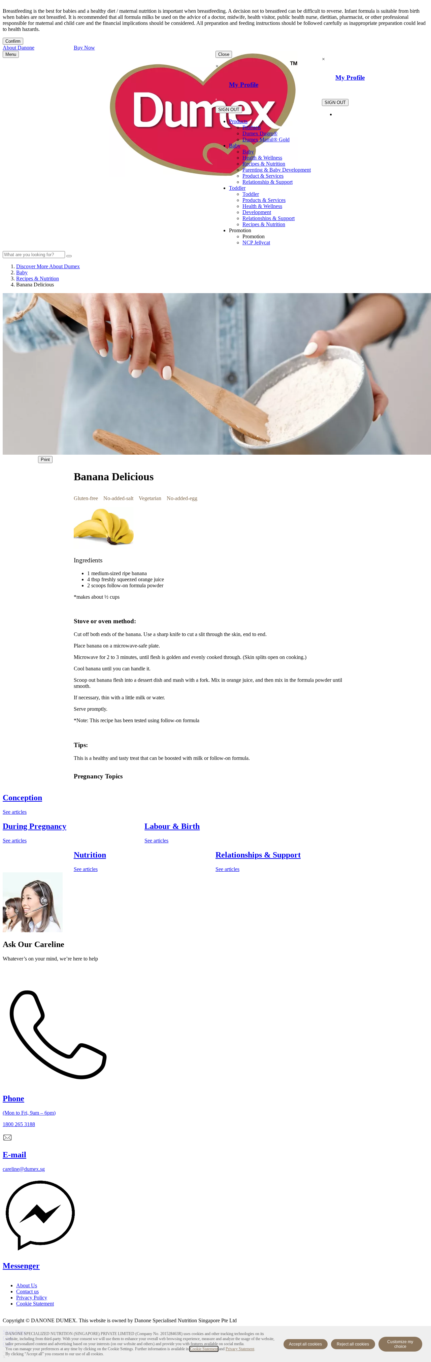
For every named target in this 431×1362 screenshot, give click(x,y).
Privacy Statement (240, 1349)
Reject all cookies (353, 1344)
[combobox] (34, 254)
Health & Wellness (262, 158)
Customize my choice (400, 1344)
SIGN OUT (228, 109)
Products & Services (264, 200)
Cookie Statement (204, 1349)
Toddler (237, 188)
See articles (15, 812)
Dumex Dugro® (259, 133)
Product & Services (263, 176)
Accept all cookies (305, 1344)
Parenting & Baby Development (276, 170)
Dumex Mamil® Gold (266, 139)
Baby (234, 145)
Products (238, 121)
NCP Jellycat (256, 242)
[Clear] (69, 256)
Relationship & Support (267, 182)
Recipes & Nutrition (263, 164)
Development (256, 212)
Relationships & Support (268, 218)
